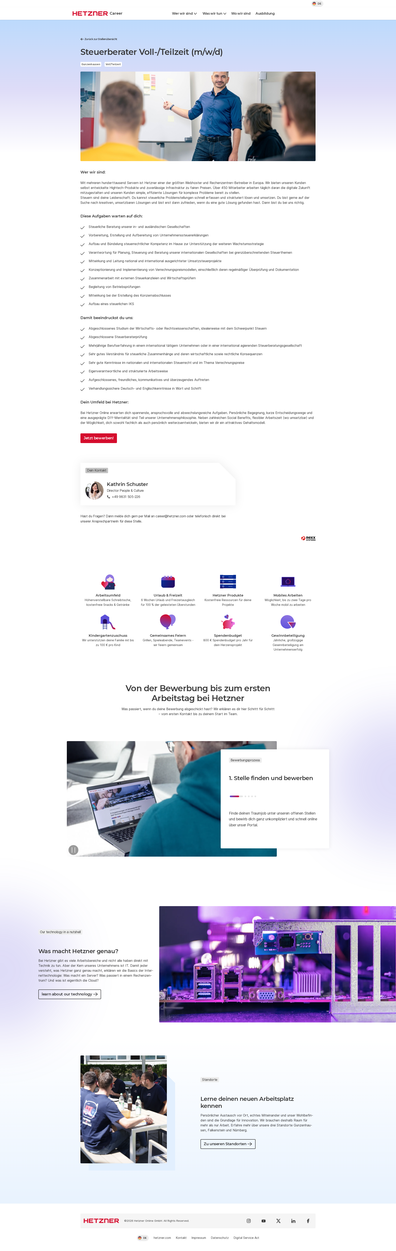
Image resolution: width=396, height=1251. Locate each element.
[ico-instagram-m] (249, 1221)
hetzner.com (162, 1237)
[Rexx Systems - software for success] (308, 538)
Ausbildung (265, 13)
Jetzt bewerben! (99, 438)
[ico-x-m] (278, 1221)
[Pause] (73, 850)
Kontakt (181, 1237)
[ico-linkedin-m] (293, 1221)
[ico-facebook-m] (308, 1221)
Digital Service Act (246, 1237)
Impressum (199, 1237)
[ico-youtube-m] (263, 1221)
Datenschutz (220, 1237)
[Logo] (101, 1221)
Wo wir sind (240, 13)
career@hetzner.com (171, 516)
